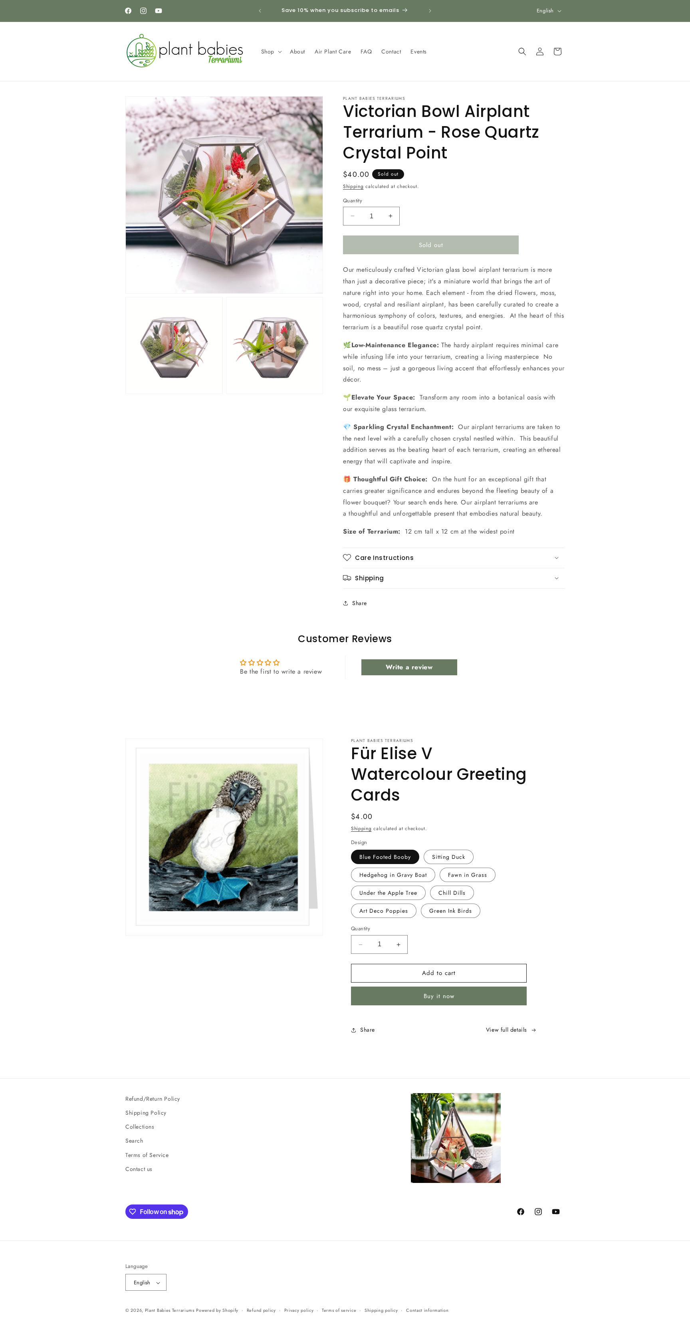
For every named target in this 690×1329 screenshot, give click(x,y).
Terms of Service (147, 1155)
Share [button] (359, 603)
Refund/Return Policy (152, 1099)
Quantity (352, 200)
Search (134, 1141)
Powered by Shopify (217, 1310)
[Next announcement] (430, 10)
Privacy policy (299, 1310)
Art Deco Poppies (383, 911)
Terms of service (339, 1310)
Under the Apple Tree (388, 893)
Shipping (353, 186)
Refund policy (261, 1310)
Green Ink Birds (450, 911)
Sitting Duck (448, 857)
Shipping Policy (146, 1113)
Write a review (409, 667)
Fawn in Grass (467, 875)
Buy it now (439, 996)
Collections (140, 1127)
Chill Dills (452, 893)
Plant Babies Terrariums (169, 1310)
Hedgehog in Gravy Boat (393, 875)
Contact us (139, 1169)
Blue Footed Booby (385, 857)
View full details (506, 1030)
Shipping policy (381, 1310)
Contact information (427, 1310)
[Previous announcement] (260, 10)
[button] (270, 51)
